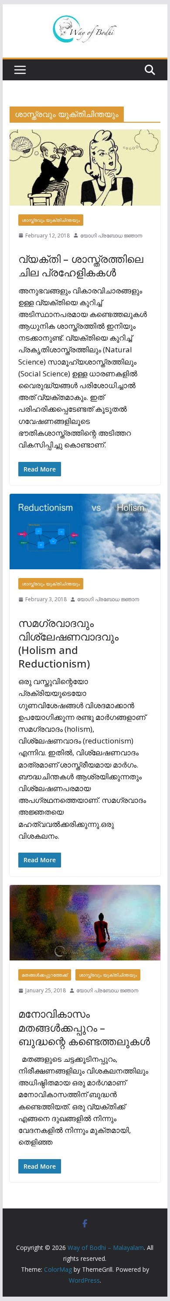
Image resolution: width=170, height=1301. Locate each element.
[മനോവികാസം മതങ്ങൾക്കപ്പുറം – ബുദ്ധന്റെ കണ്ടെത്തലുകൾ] (85, 922)
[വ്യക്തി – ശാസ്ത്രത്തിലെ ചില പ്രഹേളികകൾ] (85, 167)
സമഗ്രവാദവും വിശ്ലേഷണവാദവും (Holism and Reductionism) (68, 643)
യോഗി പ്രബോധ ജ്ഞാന (111, 235)
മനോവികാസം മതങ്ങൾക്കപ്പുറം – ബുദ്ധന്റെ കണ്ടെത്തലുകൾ (84, 1027)
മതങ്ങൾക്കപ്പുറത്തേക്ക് (45, 975)
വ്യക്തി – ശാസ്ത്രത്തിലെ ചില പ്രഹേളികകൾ (80, 265)
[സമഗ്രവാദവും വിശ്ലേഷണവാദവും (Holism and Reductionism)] (85, 531)
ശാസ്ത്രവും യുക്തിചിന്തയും (51, 220)
